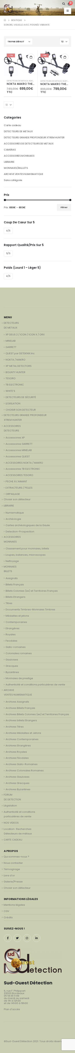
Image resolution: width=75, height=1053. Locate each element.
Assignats (12, 578)
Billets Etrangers (15, 597)
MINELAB (11, 341)
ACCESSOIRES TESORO (19, 475)
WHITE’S (10, 391)
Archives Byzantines (18, 789)
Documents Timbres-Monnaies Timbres (30, 609)
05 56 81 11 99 (11, 996)
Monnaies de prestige (19, 678)
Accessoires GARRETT (19, 444)
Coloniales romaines (19, 653)
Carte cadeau (12, 125)
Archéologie (13, 519)
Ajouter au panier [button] (31, 57)
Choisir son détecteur (17, 499)
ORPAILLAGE (13, 494)
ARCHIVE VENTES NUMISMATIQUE (23, 174)
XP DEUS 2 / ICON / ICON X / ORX (25, 334)
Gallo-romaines (16, 647)
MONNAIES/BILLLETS (16, 168)
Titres (9, 603)
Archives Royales (16, 752)
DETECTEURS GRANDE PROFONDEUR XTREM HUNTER (34, 137)
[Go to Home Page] (5, 20)
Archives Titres (15, 726)
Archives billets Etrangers (21, 720)
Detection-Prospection (20, 531)
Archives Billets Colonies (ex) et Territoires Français (37, 714)
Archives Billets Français (20, 708)
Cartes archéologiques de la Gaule (28, 525)
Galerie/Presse (13, 881)
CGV (6, 911)
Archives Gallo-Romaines (22, 764)
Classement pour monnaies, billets (27, 548)
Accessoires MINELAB (19, 450)
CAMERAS (10, 149)
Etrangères (12, 628)
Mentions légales (14, 905)
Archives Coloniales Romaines (25, 770)
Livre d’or (9, 875)
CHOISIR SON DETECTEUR (21, 410)
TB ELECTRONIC (15, 384)
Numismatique (15, 512)
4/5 (8, 230)
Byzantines (12, 672)
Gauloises (12, 659)
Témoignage (12, 869)
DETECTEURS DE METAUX (17, 80)
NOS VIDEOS (11, 823)
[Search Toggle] (63, 4)
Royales (11, 634)
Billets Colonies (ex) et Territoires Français (32, 591)
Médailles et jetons (17, 616)
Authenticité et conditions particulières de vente (35, 684)
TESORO (11, 378)
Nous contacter (13, 863)
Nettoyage (12, 561)
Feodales (11, 641)
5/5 (8, 253)
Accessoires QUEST (18, 456)
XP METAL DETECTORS (19, 366)
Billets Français (15, 584)
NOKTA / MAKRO (15, 359)
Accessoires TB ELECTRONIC (23, 469)
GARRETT (11, 347)
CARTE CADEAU (13, 839)
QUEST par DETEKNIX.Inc (20, 353)
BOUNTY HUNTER (15, 372)
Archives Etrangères (18, 745)
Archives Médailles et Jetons (23, 733)
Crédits (8, 917)
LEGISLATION (13, 403)
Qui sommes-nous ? (16, 856)
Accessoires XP (15, 437)
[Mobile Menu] (67, 11)
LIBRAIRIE (9, 162)
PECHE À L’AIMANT (16, 481)
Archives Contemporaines (22, 739)
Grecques (12, 666)
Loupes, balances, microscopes (26, 555)
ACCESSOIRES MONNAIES (19, 156)
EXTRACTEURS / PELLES (19, 488)
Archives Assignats (17, 702)
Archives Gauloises (17, 777)
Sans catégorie (13, 180)
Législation (10, 805)
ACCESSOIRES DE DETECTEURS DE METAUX (28, 143)
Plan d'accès (12, 1009)
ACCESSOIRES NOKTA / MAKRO (24, 463)
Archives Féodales (17, 758)
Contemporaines (16, 622)
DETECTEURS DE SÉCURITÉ (21, 397)
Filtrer (64, 207)
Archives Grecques (17, 783)
